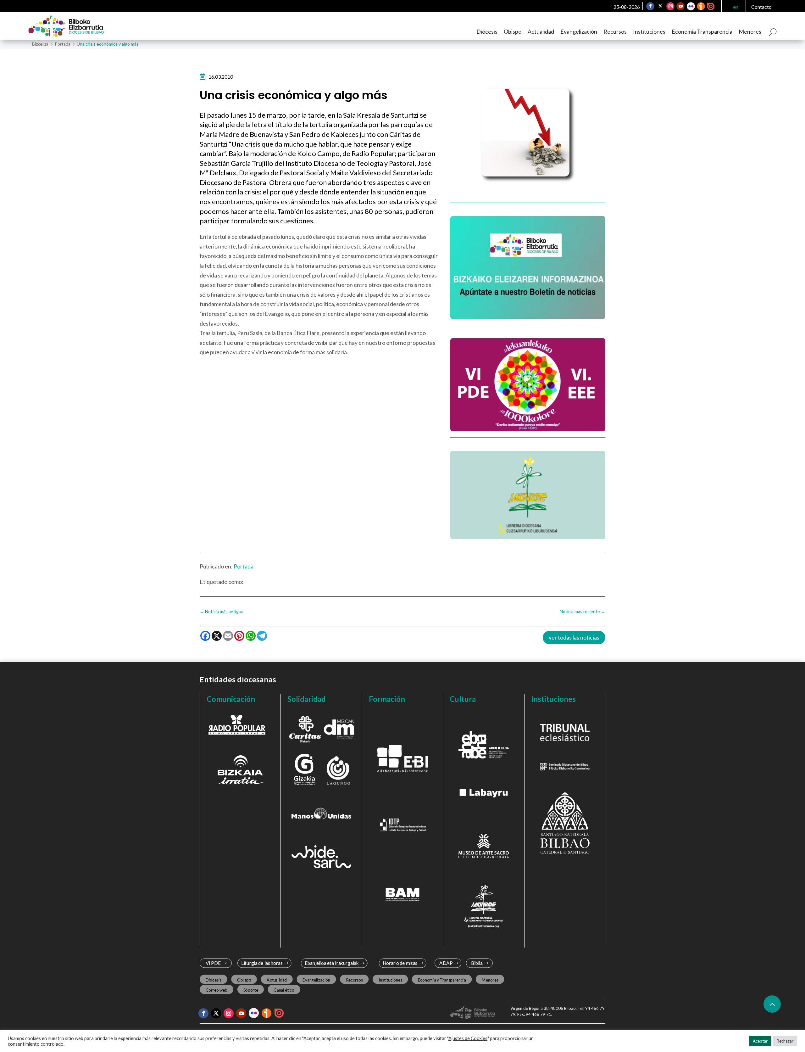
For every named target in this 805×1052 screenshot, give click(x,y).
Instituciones (649, 31)
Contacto (761, 7)
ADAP (445, 963)
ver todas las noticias (574, 637)
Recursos (615, 31)
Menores (750, 31)
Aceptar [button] (760, 1041)
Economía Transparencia (702, 31)
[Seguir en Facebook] (651, 6)
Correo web (217, 990)
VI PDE (213, 963)
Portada (243, 566)
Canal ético (284, 990)
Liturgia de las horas (262, 963)
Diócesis (486, 31)
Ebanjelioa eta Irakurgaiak (331, 963)
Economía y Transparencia (442, 979)
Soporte (250, 990)
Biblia (477, 963)
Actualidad (541, 31)
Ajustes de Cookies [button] (467, 1038)
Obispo (512, 31)
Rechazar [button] (785, 1041)
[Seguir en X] (661, 6)
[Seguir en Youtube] (681, 6)
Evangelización (578, 31)
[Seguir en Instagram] (671, 6)
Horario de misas (400, 963)
